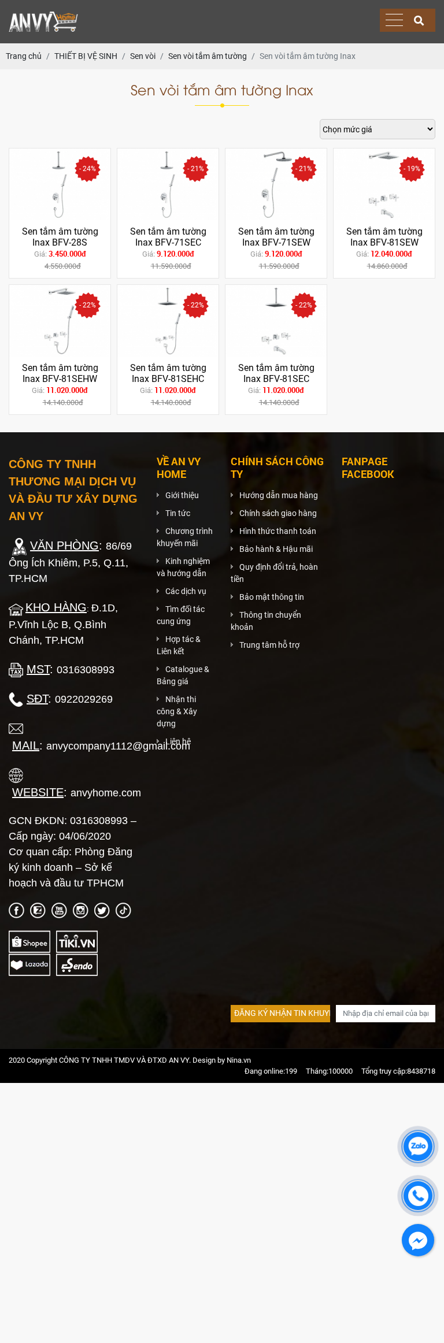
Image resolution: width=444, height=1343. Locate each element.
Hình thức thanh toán (277, 531)
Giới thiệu (182, 495)
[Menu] (394, 20)
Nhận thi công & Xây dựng (177, 711)
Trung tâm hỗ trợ (269, 645)
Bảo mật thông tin (271, 597)
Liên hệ (178, 741)
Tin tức (177, 513)
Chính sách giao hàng (278, 513)
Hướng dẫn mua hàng (278, 495)
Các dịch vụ (185, 591)
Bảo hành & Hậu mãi (276, 549)
